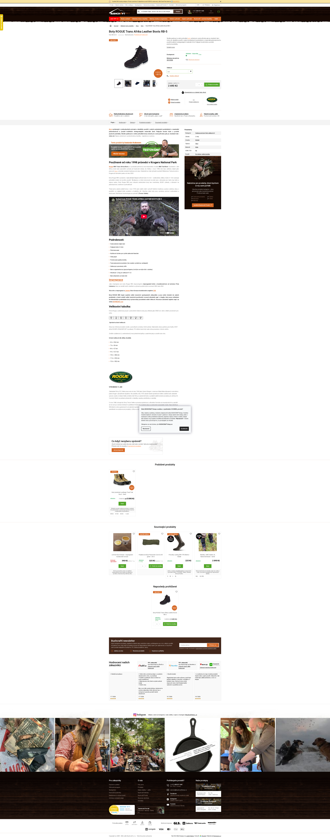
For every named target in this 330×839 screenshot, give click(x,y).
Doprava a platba (114, 784)
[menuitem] (114, 19)
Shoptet (204, 836)
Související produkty (161, 122)
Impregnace (116, 279)
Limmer (127, 290)
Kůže (196, 147)
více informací (208, 788)
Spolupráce (138, 5)
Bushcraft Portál (161, 5)
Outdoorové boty (200, 133)
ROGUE (197, 140)
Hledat (178, 11)
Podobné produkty (145, 122)
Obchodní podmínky (115, 792)
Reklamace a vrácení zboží (117, 795)
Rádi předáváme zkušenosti (123, 114)
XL (175, 576)
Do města (198, 154)
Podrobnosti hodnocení (141, 35)
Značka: (212, 100)
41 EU (116, 514)
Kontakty (140, 801)
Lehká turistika (206, 154)
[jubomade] (208, 543)
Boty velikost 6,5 (210, 133)
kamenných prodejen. (134, 446)
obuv (116, 171)
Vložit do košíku (157, 566)
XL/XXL (202, 576)
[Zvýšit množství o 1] (202, 84)
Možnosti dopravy (194, 59)
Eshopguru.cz (217, 836)
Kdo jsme (141, 784)
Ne (196, 150)
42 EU (121, 514)
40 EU (112, 514)
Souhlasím (184, 429)
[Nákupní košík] (217, 12)
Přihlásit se (212, 645)
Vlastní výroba (119, 5)
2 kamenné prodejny (181, 114)
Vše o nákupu (129, 5)
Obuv (196, 143)
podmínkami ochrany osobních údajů (206, 648)
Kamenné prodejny (149, 5)
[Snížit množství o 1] (196, 84)
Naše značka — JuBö (144, 790)
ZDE (154, 290)
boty (189, 38)
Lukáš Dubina (190, 836)
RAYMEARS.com (118, 302)
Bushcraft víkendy (143, 792)
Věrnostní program (181, 5)
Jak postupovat (118, 450)
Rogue (111, 166)
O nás (111, 5)
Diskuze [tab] (132, 122)
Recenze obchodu (143, 798)
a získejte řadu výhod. (195, 92)
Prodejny (140, 787)
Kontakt (171, 5)
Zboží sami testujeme (151, 114)
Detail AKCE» (176, 1)
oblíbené (211, 13)
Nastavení (146, 429)
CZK (198, 5)
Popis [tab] (112, 122)
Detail (122, 503)
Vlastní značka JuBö (211, 114)
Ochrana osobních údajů (116, 798)
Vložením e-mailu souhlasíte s (197, 648)
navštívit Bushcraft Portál (202, 205)
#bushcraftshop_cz (191, 715)
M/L (197, 576)
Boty (110, 129)
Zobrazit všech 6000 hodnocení (154, 667)
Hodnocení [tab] (122, 122)
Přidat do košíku (213, 84)
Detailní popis (171, 47)
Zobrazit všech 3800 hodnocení (184, 667)
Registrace (217, 5)
